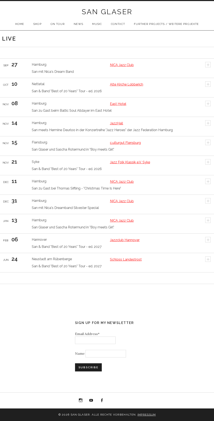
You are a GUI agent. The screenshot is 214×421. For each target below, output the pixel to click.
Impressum (147, 414)
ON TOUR (58, 24)
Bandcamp (123, 400)
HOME (19, 24)
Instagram (80, 400)
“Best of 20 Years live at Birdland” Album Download (112, 401)
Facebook (102, 400)
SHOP (37, 24)
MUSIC (97, 24)
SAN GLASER (107, 12)
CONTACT (118, 24)
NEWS (78, 24)
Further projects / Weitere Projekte (166, 24)
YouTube (91, 400)
